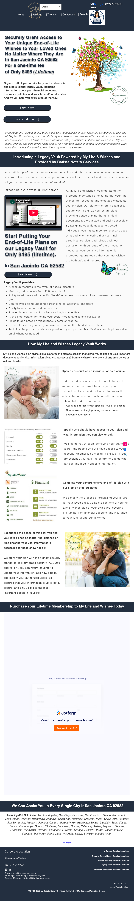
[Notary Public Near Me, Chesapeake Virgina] (125, 444)
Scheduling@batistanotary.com (31, 875)
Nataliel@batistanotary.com (36, 878)
